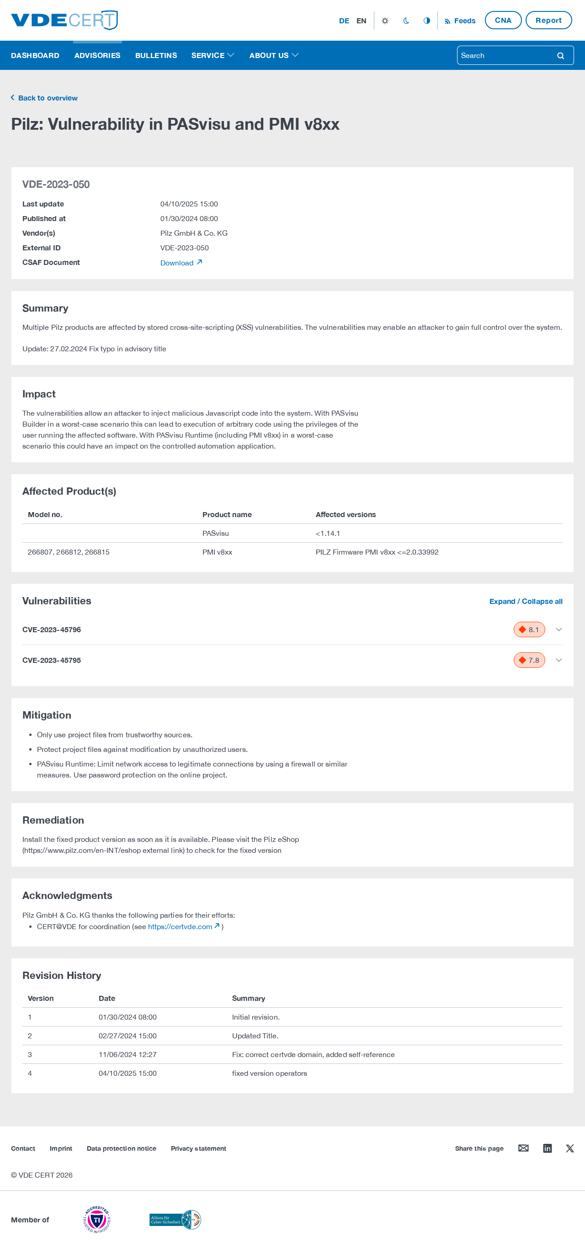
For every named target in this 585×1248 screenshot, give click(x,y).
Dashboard (35, 55)
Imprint (61, 1148)
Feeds (463, 20)
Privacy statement (198, 1148)
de (344, 20)
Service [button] (207, 55)
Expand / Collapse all (526, 601)
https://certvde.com (180, 926)
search (560, 55)
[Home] (64, 19)
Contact (23, 1148)
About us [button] (269, 55)
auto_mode (427, 20)
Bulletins (156, 55)
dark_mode (406, 20)
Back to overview (47, 97)
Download (178, 263)
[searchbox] (502, 55)
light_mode (385, 20)
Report (549, 20)
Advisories (97, 55)
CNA (503, 20)
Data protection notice (121, 1148)
